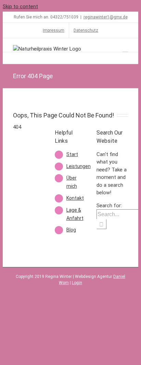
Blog (71, 230)
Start (72, 154)
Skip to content (20, 6)
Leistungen (78, 166)
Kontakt (75, 198)
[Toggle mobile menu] (125, 48)
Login (77, 282)
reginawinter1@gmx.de (106, 17)
